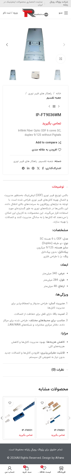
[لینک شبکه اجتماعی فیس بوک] (43, 168)
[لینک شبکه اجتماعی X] (38, 168)
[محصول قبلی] (58, 106)
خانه (58, 93)
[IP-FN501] (52, 413)
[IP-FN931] (19, 413)
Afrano (59, 458)
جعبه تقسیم (54, 98)
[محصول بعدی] (49, 106)
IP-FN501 (59, 430)
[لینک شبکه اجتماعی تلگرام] (23, 168)
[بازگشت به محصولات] (54, 106)
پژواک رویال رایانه (34, 450)
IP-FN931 (27, 430)
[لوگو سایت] (35, 13)
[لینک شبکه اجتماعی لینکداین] (28, 168)
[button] (64, 45)
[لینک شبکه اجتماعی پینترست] (33, 168)
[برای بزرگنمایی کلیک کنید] (60, 58)
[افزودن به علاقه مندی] (42, 403)
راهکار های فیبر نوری (40, 93)
